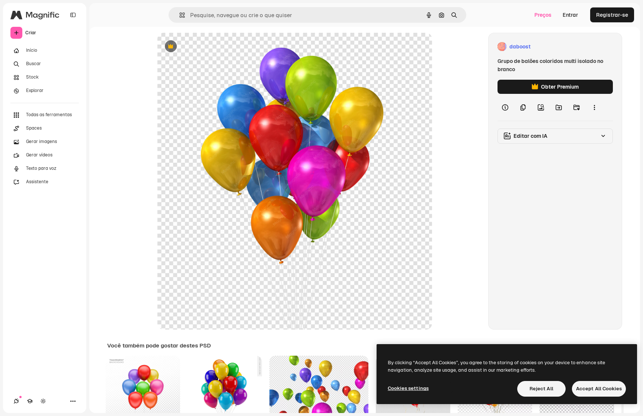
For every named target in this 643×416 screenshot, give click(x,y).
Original (205, 46)
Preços (542, 15)
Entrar (570, 15)
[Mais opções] (594, 107)
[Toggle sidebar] (73, 15)
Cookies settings (408, 388)
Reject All (541, 388)
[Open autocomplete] (179, 15)
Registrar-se (612, 15)
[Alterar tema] (43, 401)
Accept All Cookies (599, 388)
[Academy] (30, 401)
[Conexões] (16, 401)
